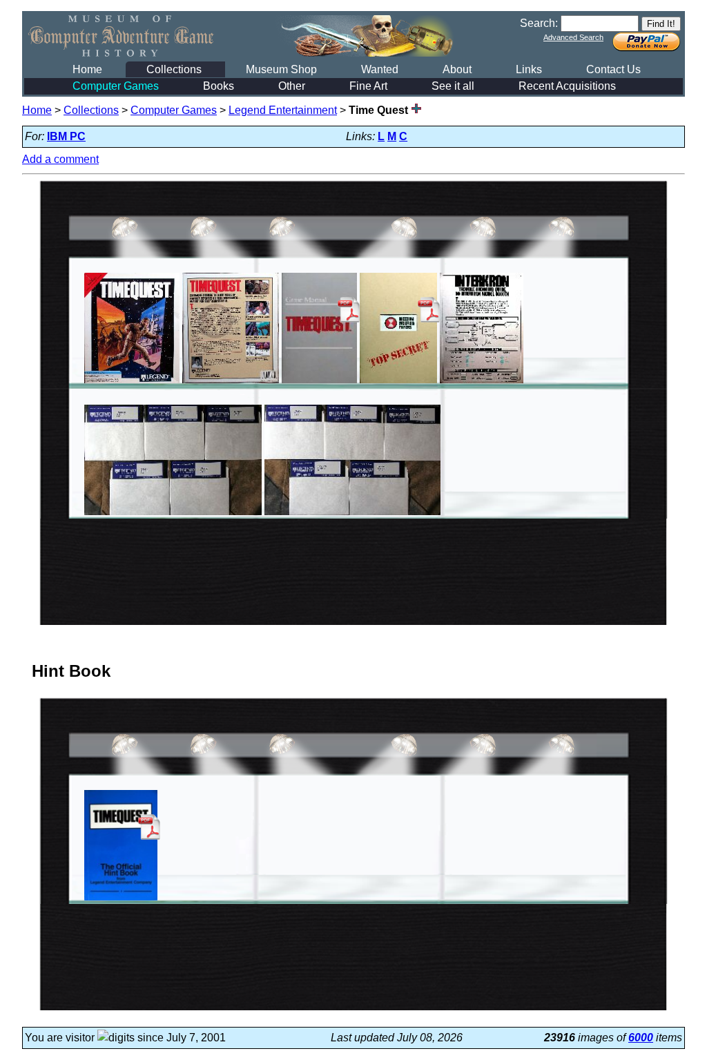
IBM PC (66, 136)
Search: (539, 23)
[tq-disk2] (352, 515)
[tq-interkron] (482, 383)
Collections (174, 69)
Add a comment (60, 159)
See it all (453, 86)
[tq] (132, 383)
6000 (640, 1037)
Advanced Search (573, 37)
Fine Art (368, 86)
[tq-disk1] (173, 515)
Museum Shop (281, 69)
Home (87, 69)
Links (529, 69)
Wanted (379, 69)
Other (291, 86)
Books (218, 86)
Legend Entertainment (283, 110)
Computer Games (115, 86)
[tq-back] (230, 383)
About (457, 69)
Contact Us (613, 69)
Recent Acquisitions (567, 86)
